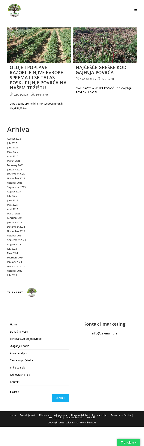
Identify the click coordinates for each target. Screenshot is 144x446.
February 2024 (15, 257)
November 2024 (16, 231)
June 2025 (12, 200)
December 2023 (16, 266)
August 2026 (14, 138)
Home (13, 324)
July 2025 (12, 196)
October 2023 (14, 270)
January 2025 (14, 222)
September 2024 (16, 240)
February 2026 (15, 165)
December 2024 (16, 226)
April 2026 (12, 156)
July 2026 (12, 143)
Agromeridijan (18, 353)
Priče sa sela (17, 367)
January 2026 (14, 169)
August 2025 (14, 191)
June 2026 (12, 147)
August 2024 (14, 244)
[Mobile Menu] (135, 10)
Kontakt (15, 382)
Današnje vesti (19, 331)
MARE (93, 422)
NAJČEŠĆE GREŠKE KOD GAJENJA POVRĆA (101, 69)
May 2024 (12, 253)
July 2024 (12, 248)
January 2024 (14, 262)
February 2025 (15, 218)
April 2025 (12, 209)
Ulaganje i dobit (19, 346)
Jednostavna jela (20, 374)
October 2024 (14, 235)
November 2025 (16, 178)
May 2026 (12, 151)
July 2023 (12, 275)
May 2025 (12, 204)
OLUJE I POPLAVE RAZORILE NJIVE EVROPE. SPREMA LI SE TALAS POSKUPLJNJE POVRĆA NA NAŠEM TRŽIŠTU (38, 77)
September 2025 (16, 187)
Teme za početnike (21, 360)
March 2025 (13, 213)
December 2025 (16, 174)
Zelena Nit (42, 94)
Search (14, 391)
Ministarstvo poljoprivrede (26, 338)
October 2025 (14, 182)
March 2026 (13, 160)
